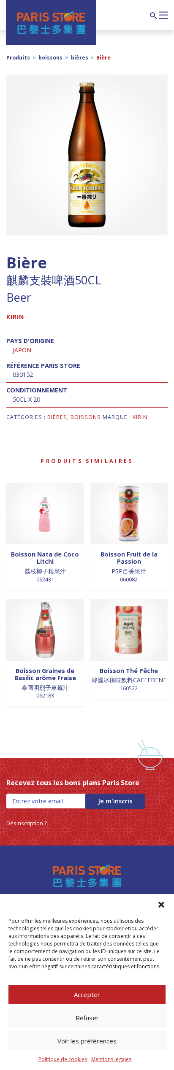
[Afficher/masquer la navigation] (163, 14)
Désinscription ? (26, 823)
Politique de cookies (62, 1059)
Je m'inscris (115, 801)
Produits (18, 57)
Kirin (15, 317)
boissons (50, 57)
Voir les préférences (87, 1041)
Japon (22, 350)
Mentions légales (111, 1059)
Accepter (87, 994)
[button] (161, 904)
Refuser (87, 1017)
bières (79, 57)
